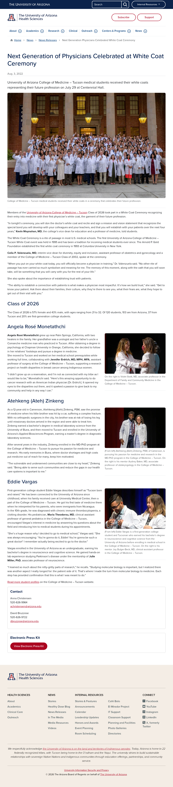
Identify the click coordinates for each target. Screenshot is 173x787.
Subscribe (123, 17)
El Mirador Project (118, 706)
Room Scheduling (85, 733)
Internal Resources (147, 4)
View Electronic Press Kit (29, 646)
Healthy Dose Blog (59, 706)
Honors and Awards (86, 723)
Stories (52, 701)
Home (17, 40)
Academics (32, 31)
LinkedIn (151, 717)
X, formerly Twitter (151, 724)
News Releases (48, 40)
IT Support (114, 712)
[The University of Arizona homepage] (29, 4)
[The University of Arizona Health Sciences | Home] (32, 17)
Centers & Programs (114, 31)
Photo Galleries (117, 728)
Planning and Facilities (121, 723)
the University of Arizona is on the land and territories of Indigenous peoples (86, 748)
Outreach (87, 31)
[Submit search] (125, 4)
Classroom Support (119, 717)
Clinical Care (15, 712)
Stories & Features (86, 701)
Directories (114, 733)
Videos (52, 728)
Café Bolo (114, 701)
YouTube (151, 706)
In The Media (56, 717)
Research (53, 31)
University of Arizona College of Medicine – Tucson (57, 212)
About (13, 31)
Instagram (152, 712)
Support (149, 17)
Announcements (85, 706)
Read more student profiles (23, 582)
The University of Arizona (113, 774)
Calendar (80, 712)
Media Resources (58, 723)
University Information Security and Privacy (86, 770)
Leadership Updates (87, 717)
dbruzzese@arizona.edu (24, 621)
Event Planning (84, 728)
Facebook (152, 701)
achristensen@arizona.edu (25, 606)
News (138, 31)
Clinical (73, 31)
